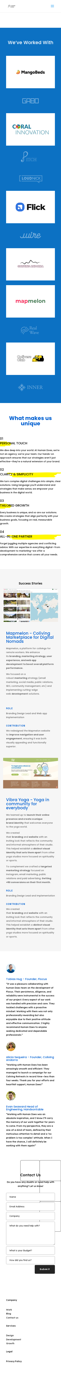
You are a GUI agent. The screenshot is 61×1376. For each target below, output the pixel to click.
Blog (8, 1313)
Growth (10, 1343)
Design (10, 1335)
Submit (45, 1269)
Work (9, 1309)
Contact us (12, 1317)
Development (13, 1339)
